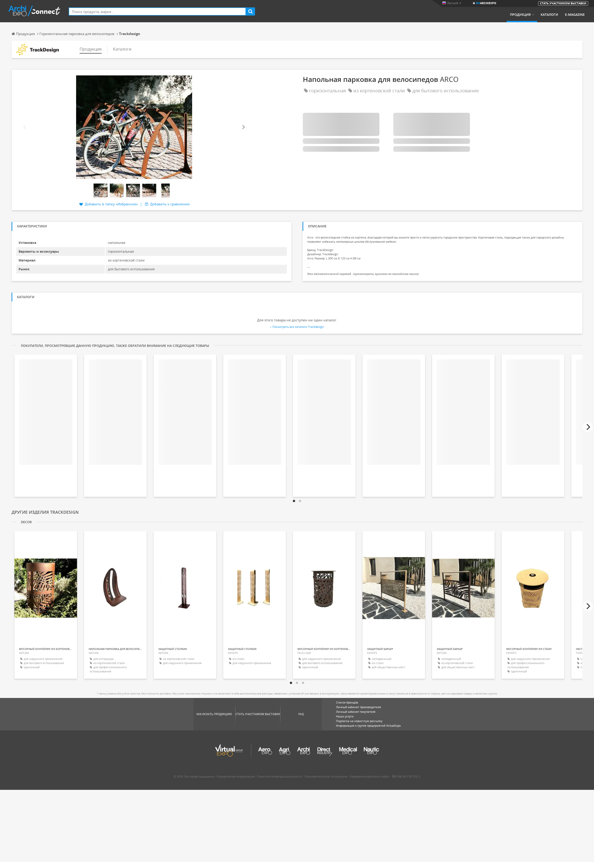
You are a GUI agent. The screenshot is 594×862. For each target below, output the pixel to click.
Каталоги (549, 15)
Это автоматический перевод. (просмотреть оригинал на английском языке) (363, 274)
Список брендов (347, 702)
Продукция (520, 15)
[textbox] (157, 11)
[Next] (243, 127)
